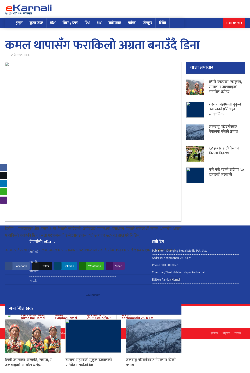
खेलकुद (147, 23)
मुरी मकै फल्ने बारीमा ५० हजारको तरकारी (226, 172)
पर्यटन (132, 23)
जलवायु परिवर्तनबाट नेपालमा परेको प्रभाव (151, 362)
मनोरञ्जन (115, 23)
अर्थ (99, 23)
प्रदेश (52, 23)
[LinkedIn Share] (3, 183)
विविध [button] (162, 23)
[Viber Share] (3, 200)
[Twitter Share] (3, 175)
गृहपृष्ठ (19, 23)
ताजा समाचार (234, 23)
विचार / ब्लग (70, 23)
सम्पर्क (33, 281)
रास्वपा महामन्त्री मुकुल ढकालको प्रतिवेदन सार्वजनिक (88, 362)
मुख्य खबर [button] (36, 23)
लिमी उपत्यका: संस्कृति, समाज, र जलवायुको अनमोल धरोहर (28, 362)
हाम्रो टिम (34, 261)
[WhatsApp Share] (3, 191)
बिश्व (87, 23)
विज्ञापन (33, 271)
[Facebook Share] (3, 167)
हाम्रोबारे (33, 252)
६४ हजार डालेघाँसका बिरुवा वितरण (224, 151)
